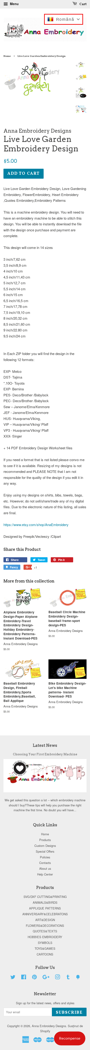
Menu (14, 3)
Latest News (45, 745)
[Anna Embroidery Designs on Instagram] (57, 978)
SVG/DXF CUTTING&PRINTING (45, 896)
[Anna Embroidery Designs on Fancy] (78, 978)
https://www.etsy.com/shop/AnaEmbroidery (36, 524)
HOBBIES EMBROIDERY (45, 937)
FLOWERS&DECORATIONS (45, 925)
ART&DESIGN (45, 920)
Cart (83, 4)
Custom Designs (45, 845)
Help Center (45, 874)
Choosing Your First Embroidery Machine (45, 754)
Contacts (45, 862)
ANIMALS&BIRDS (45, 902)
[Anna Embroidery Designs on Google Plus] (45, 978)
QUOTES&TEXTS (45, 931)
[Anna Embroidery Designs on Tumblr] (68, 978)
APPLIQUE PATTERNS (45, 908)
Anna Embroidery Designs (49, 1026)
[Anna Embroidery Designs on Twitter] (12, 978)
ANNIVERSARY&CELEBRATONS (45, 914)
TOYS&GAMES (45, 948)
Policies (45, 857)
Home (7, 56)
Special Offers (45, 851)
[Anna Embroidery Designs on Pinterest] (34, 978)
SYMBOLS (45, 942)
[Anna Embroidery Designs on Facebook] (23, 978)
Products (45, 840)
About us (45, 868)
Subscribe (69, 1013)
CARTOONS (45, 954)
